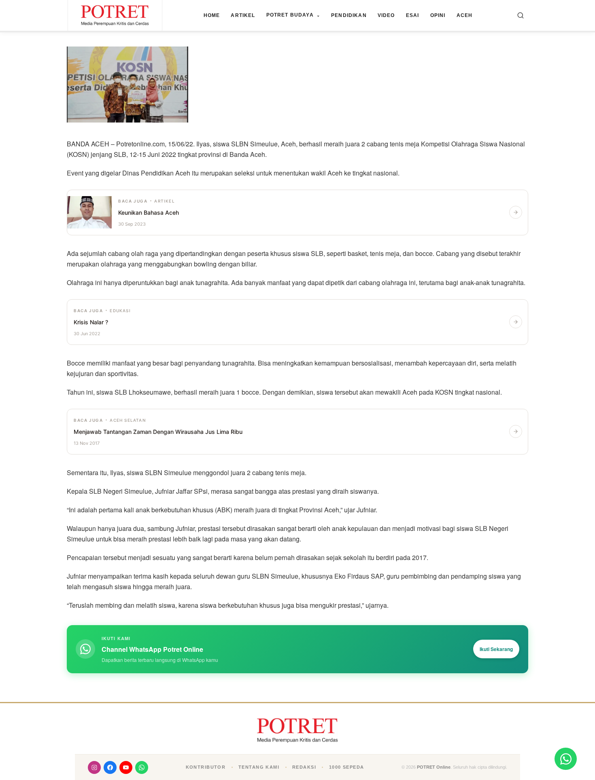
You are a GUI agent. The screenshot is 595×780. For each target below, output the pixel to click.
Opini (438, 15)
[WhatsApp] (141, 767)
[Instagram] (94, 767)
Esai (412, 15)
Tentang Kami (258, 767)
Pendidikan (349, 15)
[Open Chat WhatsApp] (566, 759)
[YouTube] (125, 767)
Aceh (465, 15)
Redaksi (304, 767)
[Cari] (520, 15)
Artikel (243, 15)
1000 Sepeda (346, 767)
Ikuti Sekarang (496, 649)
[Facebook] (110, 767)
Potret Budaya (293, 15)
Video (386, 15)
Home (212, 15)
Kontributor (206, 767)
